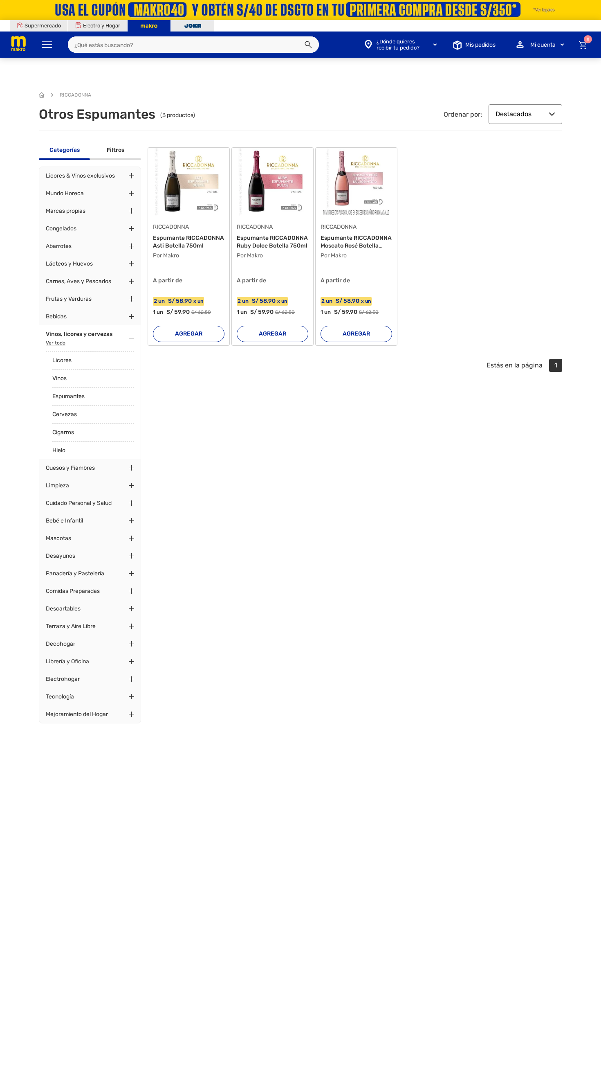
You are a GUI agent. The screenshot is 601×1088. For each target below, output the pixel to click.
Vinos (59, 378)
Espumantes (68, 396)
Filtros (115, 149)
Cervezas (64, 414)
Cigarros (63, 432)
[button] (308, 44)
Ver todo (55, 343)
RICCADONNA (76, 95)
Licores (62, 360)
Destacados (513, 114)
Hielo (58, 450)
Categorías (64, 149)
